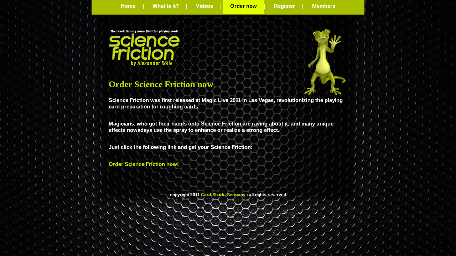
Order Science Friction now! (144, 164)
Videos (204, 6)
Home (128, 6)
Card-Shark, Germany (223, 194)
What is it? (165, 6)
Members (323, 6)
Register (284, 6)
